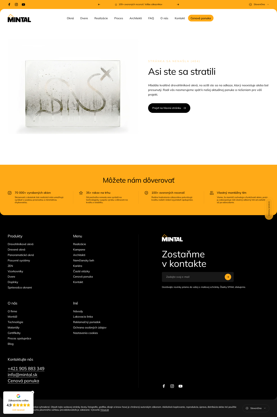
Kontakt (78, 282)
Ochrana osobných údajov (89, 327)
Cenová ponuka (83, 276)
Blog (11, 343)
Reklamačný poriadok (87, 322)
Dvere (11, 276)
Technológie (15, 322)
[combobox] (259, 4)
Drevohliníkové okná (20, 244)
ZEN (10, 265)
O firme (12, 311)
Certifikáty (14, 333)
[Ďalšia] (177, 4)
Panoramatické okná (21, 255)
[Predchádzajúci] (99, 4)
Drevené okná (16, 249)
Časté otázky (81, 271)
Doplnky (13, 282)
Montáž (12, 316)
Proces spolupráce (19, 338)
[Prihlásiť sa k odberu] (228, 277)
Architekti (79, 255)
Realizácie (79, 244)
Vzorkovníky (15, 271)
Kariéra (77, 265)
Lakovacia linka (83, 316)
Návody (78, 311)
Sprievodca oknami (20, 287)
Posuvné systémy (19, 260)
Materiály (13, 327)
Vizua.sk (104, 409)
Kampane (79, 249)
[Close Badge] (32, 392)
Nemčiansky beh (83, 260)
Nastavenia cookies (85, 333)
